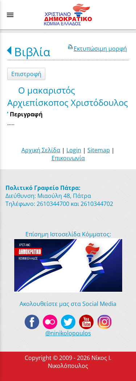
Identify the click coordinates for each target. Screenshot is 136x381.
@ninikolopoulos (68, 333)
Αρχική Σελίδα (40, 150)
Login (73, 150)
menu (10, 15)
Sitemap (98, 150)
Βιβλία (32, 51)
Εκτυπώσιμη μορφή (100, 49)
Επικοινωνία (68, 158)
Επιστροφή (26, 74)
